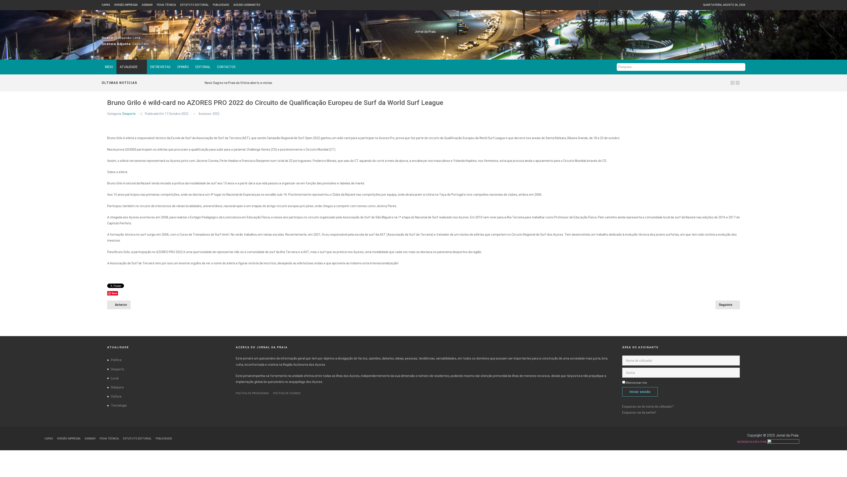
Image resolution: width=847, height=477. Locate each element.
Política (116, 360)
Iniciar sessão (640, 392)
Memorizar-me (636, 382)
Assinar (147, 4)
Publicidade (221, 4)
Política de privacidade (252, 393)
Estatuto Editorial (194, 4)
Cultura (116, 396)
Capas (106, 4)
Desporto (129, 113)
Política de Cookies (286, 393)
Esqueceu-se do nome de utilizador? (648, 406)
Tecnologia (119, 405)
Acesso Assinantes (246, 4)
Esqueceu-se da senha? (639, 412)
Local (114, 378)
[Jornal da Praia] (423, 34)
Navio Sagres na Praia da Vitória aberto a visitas (238, 83)
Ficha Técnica (166, 4)
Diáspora (117, 387)
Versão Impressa (126, 4)
